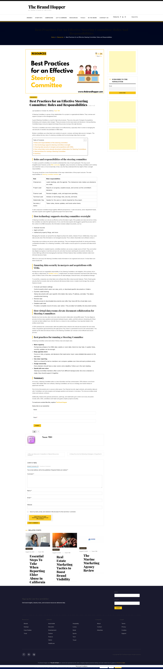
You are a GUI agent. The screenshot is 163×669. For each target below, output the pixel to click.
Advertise (100, 630)
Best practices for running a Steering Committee (50, 151)
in (28, 654)
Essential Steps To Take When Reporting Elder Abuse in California (37, 569)
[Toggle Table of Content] (84, 140)
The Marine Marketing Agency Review (91, 562)
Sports (74, 633)
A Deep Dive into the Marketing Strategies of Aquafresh (85, 454)
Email (29, 497)
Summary (38, 153)
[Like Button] (34, 431)
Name (29, 490)
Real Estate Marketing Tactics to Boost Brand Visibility (65, 568)
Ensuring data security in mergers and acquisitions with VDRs (54, 147)
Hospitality (76, 623)
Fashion (50, 633)
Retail (74, 630)
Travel (74, 640)
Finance (50, 637)
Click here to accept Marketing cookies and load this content (40, 518)
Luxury (75, 627)
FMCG (50, 640)
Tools (82, 17)
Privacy (124, 627)
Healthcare (51, 643)
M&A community (55, 165)
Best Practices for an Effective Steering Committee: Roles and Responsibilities (62, 103)
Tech (74, 637)
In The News (92, 17)
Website (29, 505)
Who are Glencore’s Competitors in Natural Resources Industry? (43, 454)
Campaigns (49, 17)
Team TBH (57, 110)
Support (124, 633)
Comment (30, 474)
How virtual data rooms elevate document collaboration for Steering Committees (60, 149)
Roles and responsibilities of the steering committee (51, 142)
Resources (74, 17)
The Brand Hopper (46, 7)
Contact (99, 627)
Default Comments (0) (33, 466)
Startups (38, 17)
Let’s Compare (61, 17)
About (99, 623)
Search (134, 17)
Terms (123, 623)
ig (34, 654)
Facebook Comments (45, 466)
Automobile (51, 623)
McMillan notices (53, 273)
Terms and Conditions (81, 666)
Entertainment (52, 630)
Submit (37, 425)
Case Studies (27, 630)
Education (51, 627)
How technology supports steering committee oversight (52, 145)
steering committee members (50, 174)
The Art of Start (121, 662)
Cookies (124, 630)
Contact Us (104, 17)
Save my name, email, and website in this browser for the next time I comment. (53, 512)
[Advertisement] (122, 61)
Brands (29, 17)
